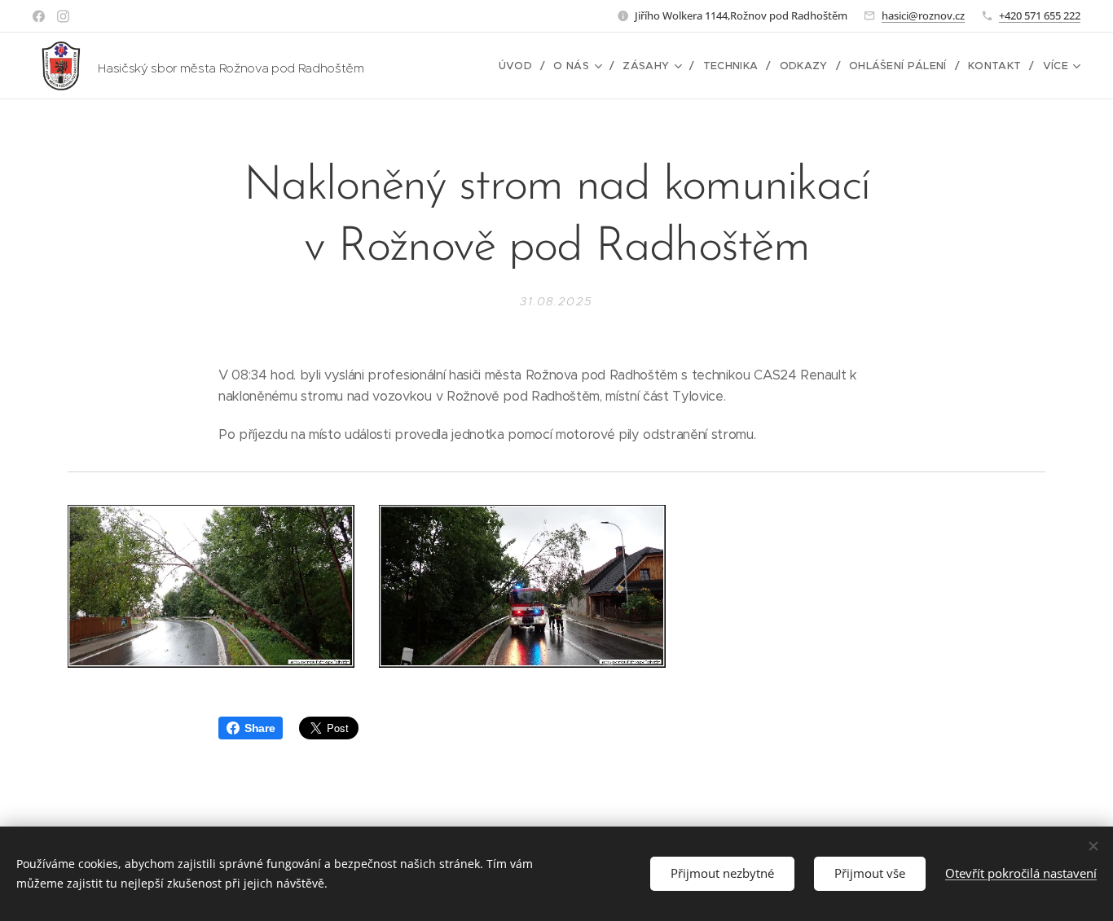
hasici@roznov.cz (923, 15)
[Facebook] (39, 16)
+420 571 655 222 (1039, 15)
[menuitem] (520, 66)
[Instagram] (63, 16)
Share (259, 728)
